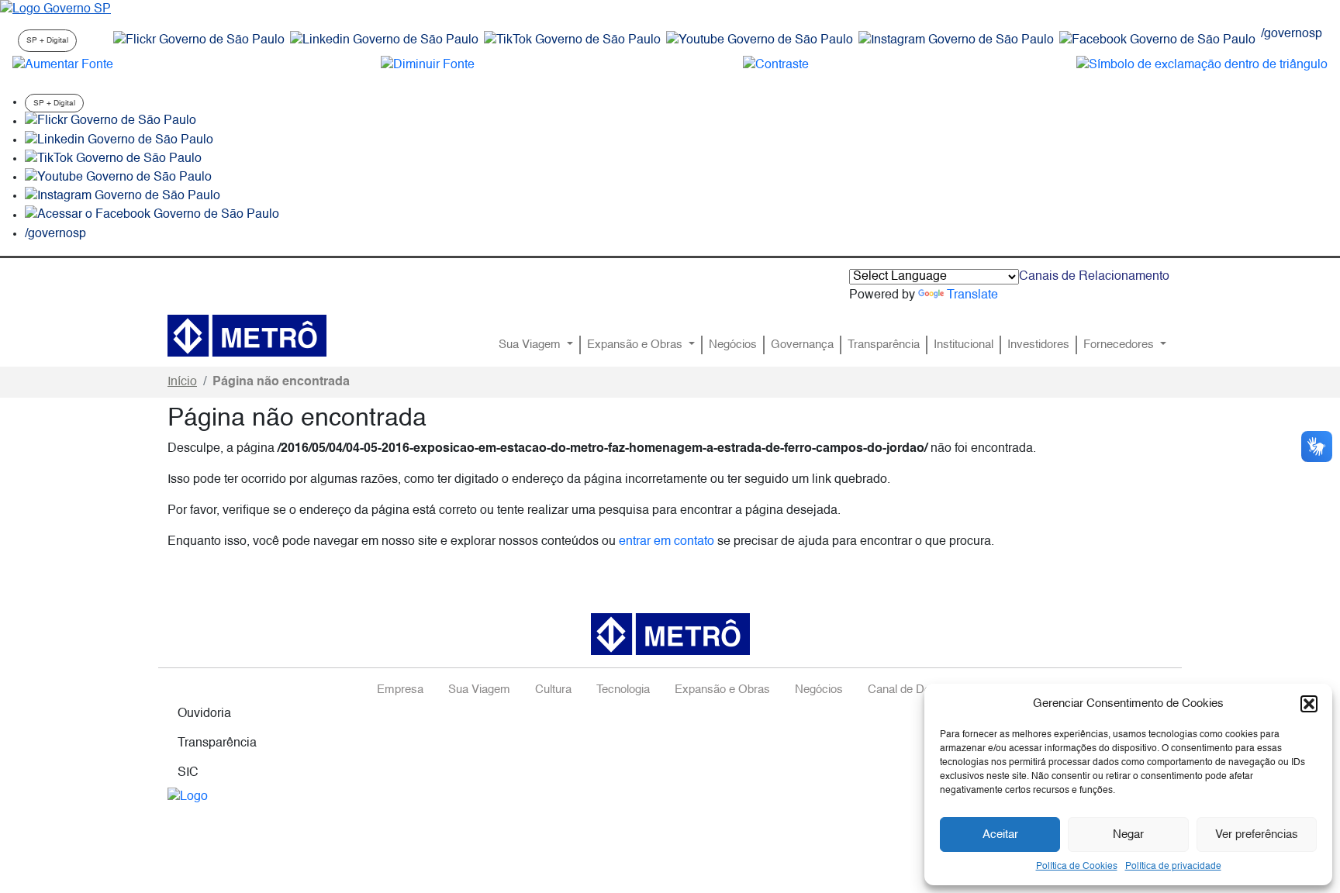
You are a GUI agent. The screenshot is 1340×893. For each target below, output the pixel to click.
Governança (802, 345)
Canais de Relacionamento (1094, 277)
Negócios (733, 345)
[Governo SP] (55, 9)
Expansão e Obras (636, 345)
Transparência (884, 345)
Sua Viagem (531, 345)
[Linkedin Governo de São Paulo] (119, 140)
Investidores (1038, 345)
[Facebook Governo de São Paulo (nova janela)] (1157, 40)
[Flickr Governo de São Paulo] (110, 122)
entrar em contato (666, 542)
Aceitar (1000, 834)
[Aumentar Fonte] (62, 65)
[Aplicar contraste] (776, 65)
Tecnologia (623, 690)
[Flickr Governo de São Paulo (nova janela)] (199, 40)
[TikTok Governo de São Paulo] (113, 159)
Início (182, 382)
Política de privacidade (1173, 866)
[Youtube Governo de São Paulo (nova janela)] (759, 40)
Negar (1128, 834)
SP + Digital (47, 40)
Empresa (400, 690)
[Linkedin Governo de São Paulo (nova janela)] (384, 40)
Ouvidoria (204, 714)
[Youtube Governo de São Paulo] (118, 177)
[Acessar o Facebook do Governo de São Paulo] (152, 215)
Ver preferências (1256, 834)
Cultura (553, 690)
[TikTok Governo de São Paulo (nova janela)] (572, 40)
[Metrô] (247, 335)
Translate (972, 295)
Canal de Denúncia (916, 690)
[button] (1309, 704)
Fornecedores (1120, 345)
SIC (188, 773)
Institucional (963, 345)
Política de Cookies (1076, 866)
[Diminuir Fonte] (428, 65)
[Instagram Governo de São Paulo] (956, 40)
